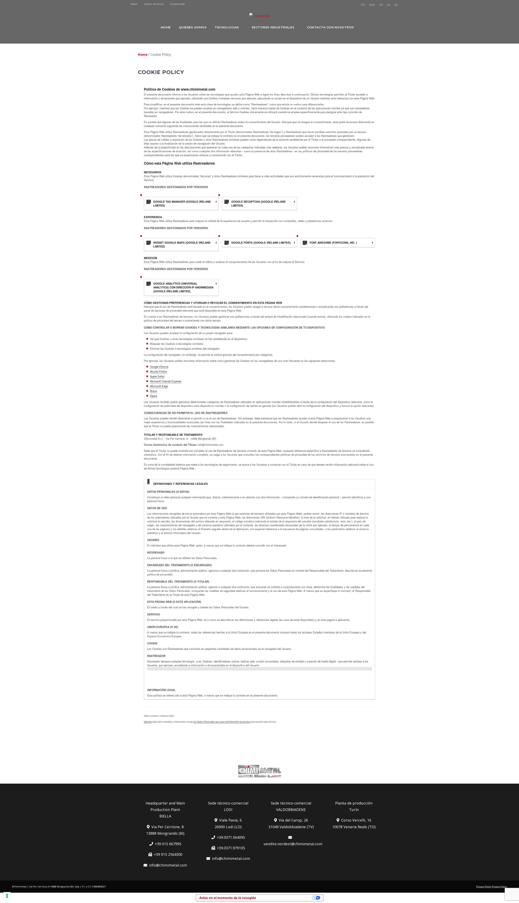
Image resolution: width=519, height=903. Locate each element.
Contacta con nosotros (330, 27)
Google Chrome (159, 366)
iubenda (148, 721)
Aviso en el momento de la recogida (227, 898)
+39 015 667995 (167, 843)
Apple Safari (157, 376)
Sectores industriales (273, 27)
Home (166, 27)
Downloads (177, 4)
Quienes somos (193, 27)
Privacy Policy (483, 886)
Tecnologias (227, 27)
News (134, 4)
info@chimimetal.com (167, 865)
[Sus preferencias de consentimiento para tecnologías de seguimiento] (7, 896)
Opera (153, 396)
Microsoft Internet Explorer (165, 381)
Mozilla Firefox (158, 371)
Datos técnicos (154, 4)
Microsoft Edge (159, 386)
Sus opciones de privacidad (286, 898)
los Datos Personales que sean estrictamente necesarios (222, 721)
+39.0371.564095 (230, 837)
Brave (153, 391)
